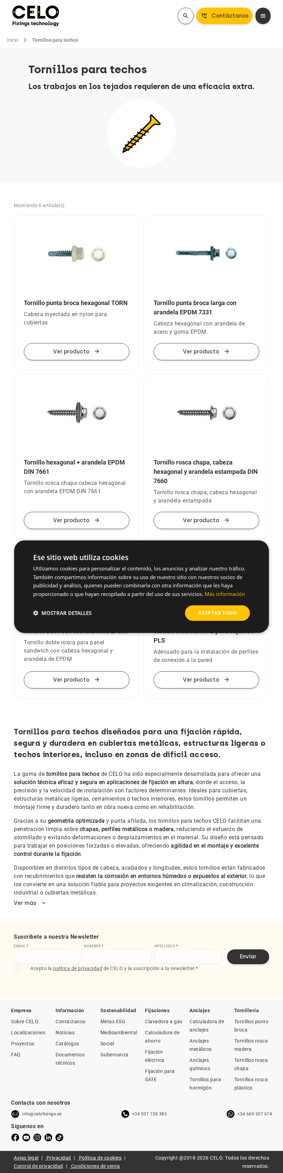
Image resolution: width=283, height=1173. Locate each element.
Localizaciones (28, 1032)
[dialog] (141, 586)
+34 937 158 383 (149, 1114)
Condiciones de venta (95, 1166)
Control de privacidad (38, 1166)
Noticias (65, 1032)
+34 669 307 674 (254, 1114)
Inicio (12, 40)
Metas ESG (113, 1021)
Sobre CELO (24, 1021)
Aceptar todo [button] (217, 612)
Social (107, 1043)
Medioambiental (118, 1032)
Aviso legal (26, 1158)
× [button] (257, 548)
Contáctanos (71, 1021)
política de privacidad (77, 968)
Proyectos (23, 1043)
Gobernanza (114, 1054)
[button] (62, 613)
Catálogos (67, 1043)
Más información (225, 593)
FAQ (16, 1054)
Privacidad (59, 1158)
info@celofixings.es (42, 1114)
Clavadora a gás (164, 1021)
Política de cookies (100, 1158)
